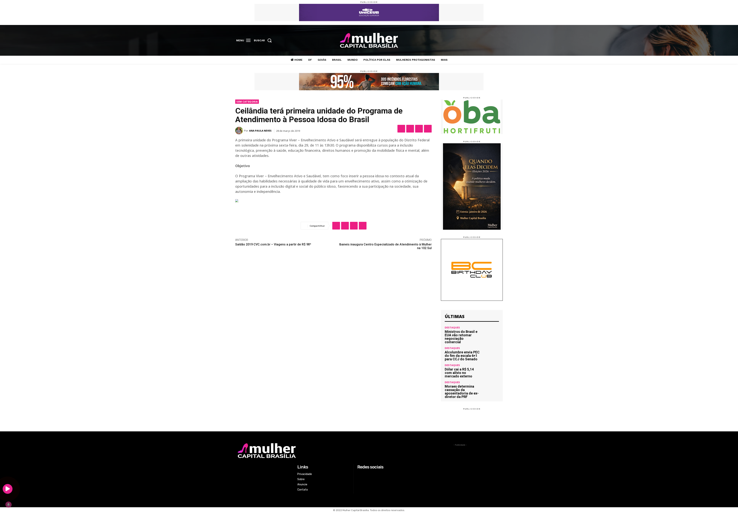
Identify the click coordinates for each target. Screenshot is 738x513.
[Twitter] (491, 40)
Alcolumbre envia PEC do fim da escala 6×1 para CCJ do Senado (462, 355)
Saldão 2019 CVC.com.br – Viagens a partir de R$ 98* (273, 244)
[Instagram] (483, 40)
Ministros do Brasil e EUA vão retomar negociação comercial (461, 337)
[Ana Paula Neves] (239, 130)
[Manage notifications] (8, 504)
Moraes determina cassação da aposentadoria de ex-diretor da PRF (462, 391)
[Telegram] (428, 129)
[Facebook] (475, 40)
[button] (264, 40)
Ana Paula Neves (260, 130)
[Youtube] (499, 40)
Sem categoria (247, 101)
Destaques (452, 327)
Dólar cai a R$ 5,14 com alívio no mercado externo (459, 372)
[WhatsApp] (419, 129)
